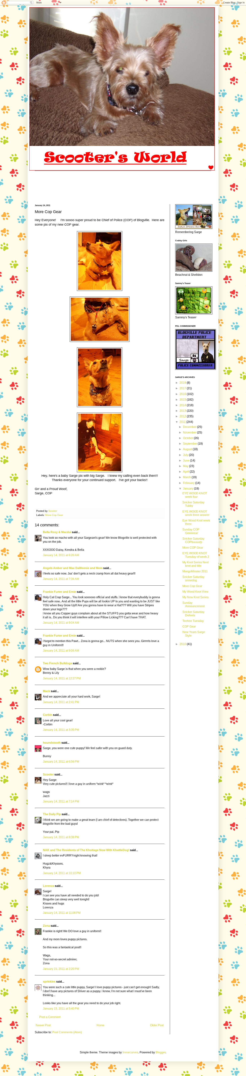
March (187, 477)
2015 (183, 399)
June (186, 460)
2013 (183, 410)
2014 (183, 405)
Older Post (157, 1025)
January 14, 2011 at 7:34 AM (61, 578)
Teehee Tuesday (193, 620)
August (188, 449)
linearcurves (130, 1052)
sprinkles (49, 981)
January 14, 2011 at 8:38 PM (61, 837)
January (188, 488)
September (190, 443)
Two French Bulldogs (57, 663)
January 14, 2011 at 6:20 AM (61, 555)
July (186, 454)
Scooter (48, 774)
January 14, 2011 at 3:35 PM (61, 729)
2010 (183, 644)
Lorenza (48, 885)
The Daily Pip (52, 814)
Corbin (47, 714)
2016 (183, 394)
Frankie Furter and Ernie (59, 591)
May (186, 466)
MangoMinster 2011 (195, 571)
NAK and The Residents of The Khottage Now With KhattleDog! (86, 850)
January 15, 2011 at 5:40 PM (61, 1008)
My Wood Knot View (195, 591)
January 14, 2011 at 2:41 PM (61, 702)
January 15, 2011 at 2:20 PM (61, 968)
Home (100, 1025)
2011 (183, 421)
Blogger (161, 1052)
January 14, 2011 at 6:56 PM (61, 761)
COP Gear (189, 626)
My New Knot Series (195, 597)
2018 (183, 382)
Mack (46, 691)
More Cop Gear (54, 515)
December (190, 426)
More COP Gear (192, 547)
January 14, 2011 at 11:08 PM (61, 912)
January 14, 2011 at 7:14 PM (61, 801)
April (186, 471)
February (189, 482)
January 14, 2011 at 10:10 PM (62, 873)
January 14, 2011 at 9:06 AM (61, 650)
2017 (183, 388)
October (188, 438)
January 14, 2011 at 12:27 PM (62, 678)
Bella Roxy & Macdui (57, 532)
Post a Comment (50, 1017)
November (190, 432)
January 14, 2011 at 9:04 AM (61, 622)
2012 (183, 416)
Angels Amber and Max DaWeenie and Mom (72, 568)
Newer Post (43, 1025)
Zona (46, 925)
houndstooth (52, 742)
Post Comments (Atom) (67, 1032)
